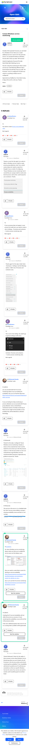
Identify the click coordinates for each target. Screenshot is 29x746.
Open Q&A (4, 28)
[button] (9, 739)
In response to (13, 158)
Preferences (14, 743)
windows (9, 86)
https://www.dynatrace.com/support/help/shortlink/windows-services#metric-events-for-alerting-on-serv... (15, 576)
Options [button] (27, 28)
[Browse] (5, 7)
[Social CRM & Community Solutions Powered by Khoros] (24, 703)
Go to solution (17, 40)
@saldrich (8, 546)
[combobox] (14, 18)
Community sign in (23, 7)
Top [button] (2, 702)
